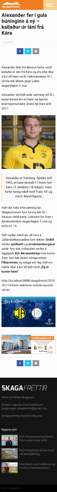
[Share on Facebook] (20, 51)
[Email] (36, 51)
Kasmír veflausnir (31, 415)
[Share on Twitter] (28, 51)
